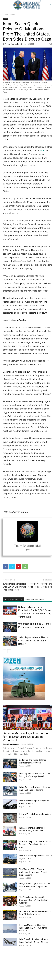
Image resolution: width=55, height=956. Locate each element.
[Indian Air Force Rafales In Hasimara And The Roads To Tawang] (10, 791)
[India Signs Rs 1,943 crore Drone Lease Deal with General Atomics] (10, 942)
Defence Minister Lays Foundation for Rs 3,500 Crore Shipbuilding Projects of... (25, 737)
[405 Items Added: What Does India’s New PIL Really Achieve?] (10, 915)
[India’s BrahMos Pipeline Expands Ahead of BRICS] (10, 804)
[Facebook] (5, 566)
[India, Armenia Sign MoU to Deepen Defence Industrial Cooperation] (10, 887)
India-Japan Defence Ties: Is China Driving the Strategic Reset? (33, 640)
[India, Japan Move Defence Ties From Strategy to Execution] (9, 831)
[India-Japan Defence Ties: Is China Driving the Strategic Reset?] (10, 641)
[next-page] (9, 651)
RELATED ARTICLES (13, 600)
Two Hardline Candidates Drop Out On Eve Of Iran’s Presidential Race (14, 587)
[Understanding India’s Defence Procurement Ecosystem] (10, 627)
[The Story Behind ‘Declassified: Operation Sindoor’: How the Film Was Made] (10, 901)
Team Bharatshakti (13, 44)
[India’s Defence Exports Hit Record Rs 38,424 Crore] (10, 859)
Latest (12, 14)
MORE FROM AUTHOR (35, 600)
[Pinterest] (18, 566)
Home (5, 14)
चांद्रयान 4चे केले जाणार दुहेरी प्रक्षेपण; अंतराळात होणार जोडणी (40, 585)
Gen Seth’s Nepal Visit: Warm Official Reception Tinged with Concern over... (35, 844)
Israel (43, 150)
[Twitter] (12, 566)
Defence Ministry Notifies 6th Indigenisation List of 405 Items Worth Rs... (33, 928)
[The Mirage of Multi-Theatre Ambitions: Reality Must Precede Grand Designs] (10, 873)
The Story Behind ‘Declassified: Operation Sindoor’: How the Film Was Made (33, 900)
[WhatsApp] (25, 566)
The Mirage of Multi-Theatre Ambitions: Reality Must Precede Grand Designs (33, 872)
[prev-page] (4, 651)
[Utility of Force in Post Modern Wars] (10, 818)
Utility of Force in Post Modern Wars (35, 814)
